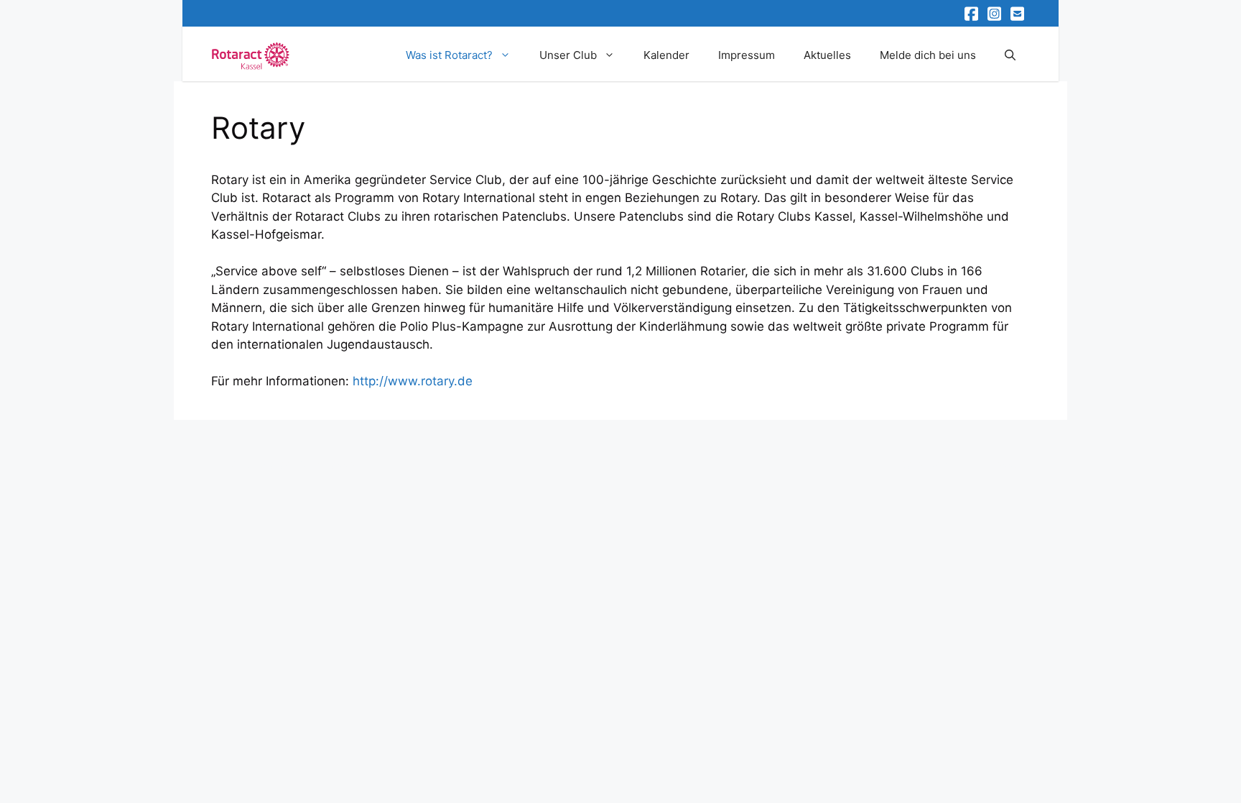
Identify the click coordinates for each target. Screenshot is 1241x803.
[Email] (1018, 14)
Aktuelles (827, 55)
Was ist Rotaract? (449, 55)
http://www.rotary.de (413, 381)
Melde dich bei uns (928, 55)
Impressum (746, 55)
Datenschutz (932, 465)
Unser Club (568, 55)
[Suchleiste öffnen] (1010, 55)
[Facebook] (972, 14)
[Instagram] (995, 14)
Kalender (666, 55)
